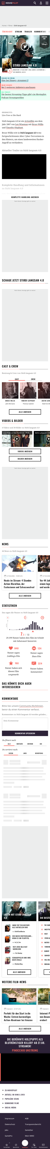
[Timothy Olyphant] (28, 390)
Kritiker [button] (30, 744)
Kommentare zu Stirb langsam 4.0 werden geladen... (24, 714)
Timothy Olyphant (14, 127)
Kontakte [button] (20, 744)
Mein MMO (29, 1136)
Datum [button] (11, 753)
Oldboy (46, 951)
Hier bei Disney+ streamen (13, 80)
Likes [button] (25, 753)
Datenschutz (10, 1124)
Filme (10, 25)
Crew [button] (33, 379)
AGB (26, 1118)
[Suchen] (35, 3)
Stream (18, 31)
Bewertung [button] (39, 753)
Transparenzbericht (33, 1124)
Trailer (28, 31)
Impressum (9, 1118)
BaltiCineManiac (20, 931)
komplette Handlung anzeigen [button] (25, 197)
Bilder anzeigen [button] (25, 458)
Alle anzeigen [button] (25, 412)
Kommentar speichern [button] (25, 733)
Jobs (6, 1130)
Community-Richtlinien (31, 705)
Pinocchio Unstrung (25, 1050)
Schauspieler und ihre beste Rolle (21, 958)
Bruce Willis (37, 124)
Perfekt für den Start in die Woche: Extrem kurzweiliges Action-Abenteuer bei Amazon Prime (18, 1016)
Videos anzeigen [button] (25, 451)
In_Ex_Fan (18, 942)
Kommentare (40, 31)
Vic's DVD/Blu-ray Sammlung (20, 948)
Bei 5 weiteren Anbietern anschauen (18, 87)
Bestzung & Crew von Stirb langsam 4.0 (19, 373)
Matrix (46, 942)
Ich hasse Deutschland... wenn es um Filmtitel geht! (22, 938)
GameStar (29, 1130)
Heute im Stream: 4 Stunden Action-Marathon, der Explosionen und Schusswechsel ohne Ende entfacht (19, 583)
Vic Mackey (18, 953)
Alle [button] (9, 744)
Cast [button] (17, 379)
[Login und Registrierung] (41, 3)
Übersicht (7, 31)
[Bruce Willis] (10, 390)
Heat (46, 934)
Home (4, 25)
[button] (6, 1145)
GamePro (8, 1136)
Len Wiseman (21, 124)
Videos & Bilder (12, 421)
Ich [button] (41, 744)
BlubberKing (19, 964)
